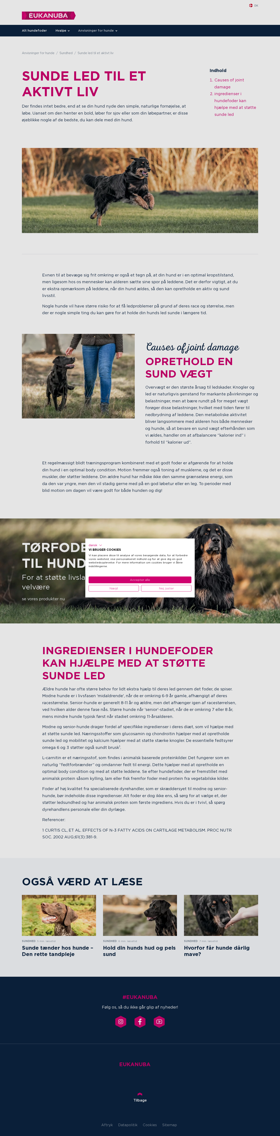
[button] (95, 545)
